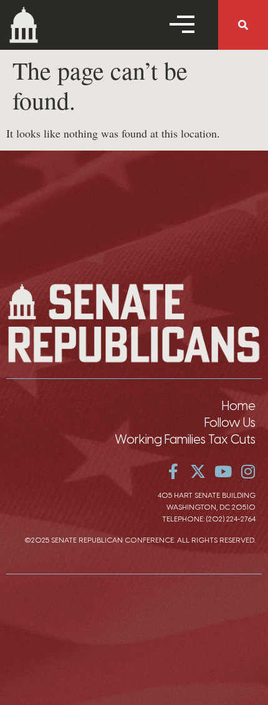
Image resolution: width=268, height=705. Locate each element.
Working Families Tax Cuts (185, 439)
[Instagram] (248, 471)
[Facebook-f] (173, 471)
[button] (243, 25)
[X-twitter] (198, 471)
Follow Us (230, 422)
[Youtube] (223, 471)
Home (239, 405)
